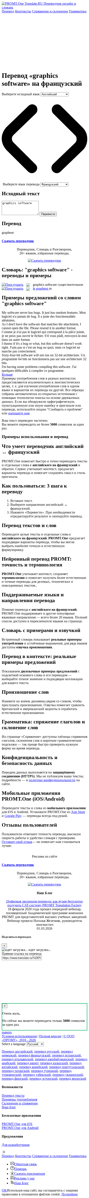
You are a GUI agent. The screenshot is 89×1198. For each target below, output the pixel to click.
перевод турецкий (44, 1071)
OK (4, 1190)
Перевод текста (13, 1095)
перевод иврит (27, 1063)
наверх (7, 1032)
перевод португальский (66, 1067)
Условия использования (19, 1036)
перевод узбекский (37, 1075)
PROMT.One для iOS (17, 1124)
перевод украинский (67, 1075)
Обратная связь (25, 1164)
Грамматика (77, 11)
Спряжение (50, 11)
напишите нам (19, 413)
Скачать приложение (29, 1173)
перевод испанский (66, 1055)
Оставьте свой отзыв (17, 842)
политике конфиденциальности (52, 780)
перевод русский (46, 1051)
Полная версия (50, 1036)
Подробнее (70, 1194)
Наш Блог (21, 1183)
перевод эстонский (43, 1078)
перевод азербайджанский (54, 1059)
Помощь (20, 1169)
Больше (7, 374)
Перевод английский (17, 1051)
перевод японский (72, 1078)
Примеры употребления (19, 1099)
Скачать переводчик (18, 241)
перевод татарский (15, 1071)
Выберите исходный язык (21, 94)
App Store (78, 812)
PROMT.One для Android (20, 1128)
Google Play (13, 816)
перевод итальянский (17, 1059)
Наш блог (9, 1107)
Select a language (13, 1044)
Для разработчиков (16, 1145)
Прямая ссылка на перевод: (22, 953)
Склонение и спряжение (20, 1103)
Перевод (8, 11)
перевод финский (15, 1078)
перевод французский (34, 1055)
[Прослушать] (12, 284)
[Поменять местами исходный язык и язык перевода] (44, 180)
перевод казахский (54, 1063)
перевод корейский (33, 1067)
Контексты (23, 11)
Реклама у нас (24, 1178)
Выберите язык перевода (21, 184)
